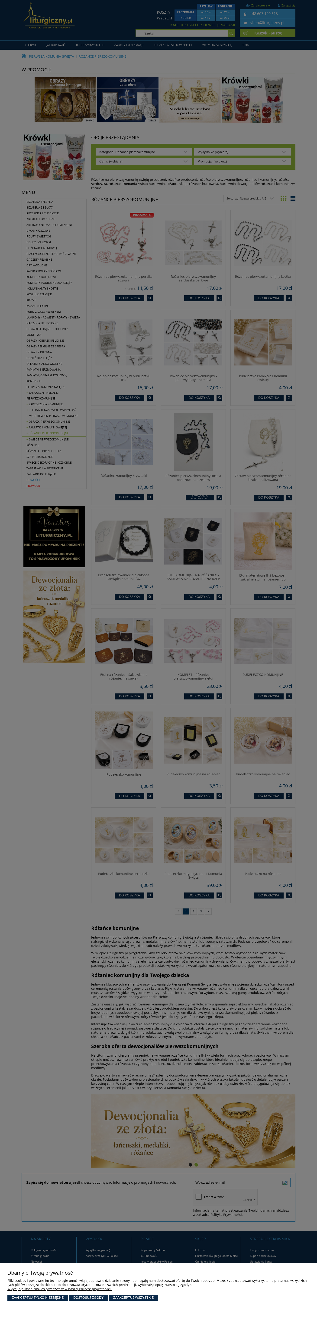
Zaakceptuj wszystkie (133, 1297)
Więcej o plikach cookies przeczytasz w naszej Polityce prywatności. (59, 1289)
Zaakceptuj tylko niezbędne (38, 1297)
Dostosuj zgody (88, 1297)
